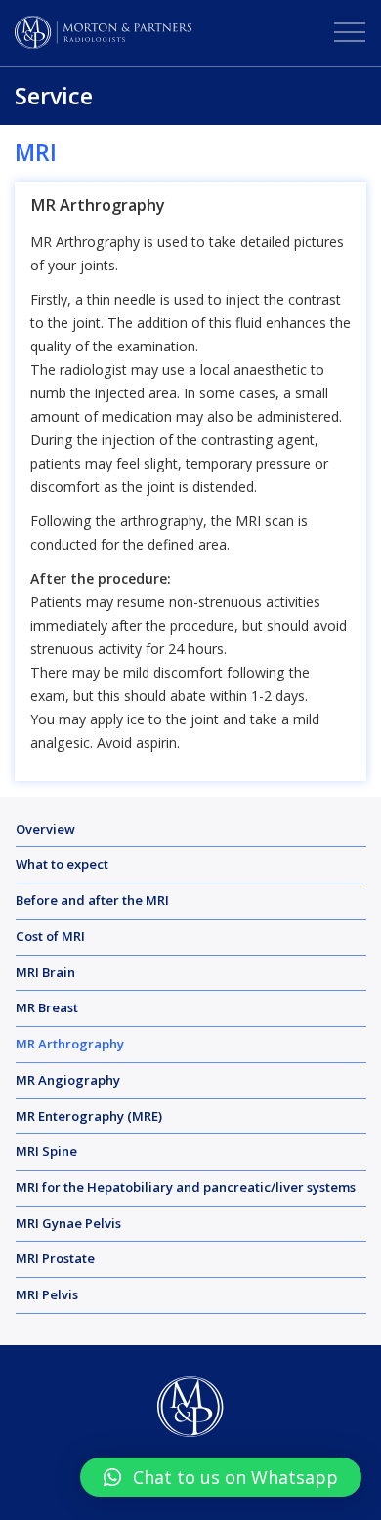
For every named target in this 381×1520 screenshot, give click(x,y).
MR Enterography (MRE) (89, 1116)
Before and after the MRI (92, 900)
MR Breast (47, 1007)
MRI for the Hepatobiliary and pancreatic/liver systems (186, 1187)
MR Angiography (68, 1080)
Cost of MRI (50, 936)
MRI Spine (46, 1151)
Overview (45, 829)
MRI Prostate (55, 1258)
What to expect (62, 864)
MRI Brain (45, 972)
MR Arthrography (70, 1043)
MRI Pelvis (47, 1294)
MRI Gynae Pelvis (68, 1223)
